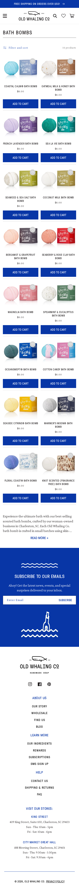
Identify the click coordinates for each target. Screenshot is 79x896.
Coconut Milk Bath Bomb (58, 197)
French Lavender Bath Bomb (20, 143)
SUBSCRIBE (65, 600)
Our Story (39, 706)
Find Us (39, 720)
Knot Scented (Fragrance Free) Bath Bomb (58, 482)
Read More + (39, 537)
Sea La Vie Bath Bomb (58, 143)
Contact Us (39, 781)
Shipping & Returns (39, 787)
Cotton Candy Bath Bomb (58, 369)
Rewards (39, 750)
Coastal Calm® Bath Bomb (20, 86)
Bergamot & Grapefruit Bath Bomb (20, 256)
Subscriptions (39, 757)
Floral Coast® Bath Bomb (21, 480)
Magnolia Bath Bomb (20, 312)
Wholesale (39, 713)
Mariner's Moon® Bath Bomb (58, 425)
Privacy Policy (55, 881)
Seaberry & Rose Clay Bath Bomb (58, 256)
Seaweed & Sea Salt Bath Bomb (20, 199)
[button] (5, 16)
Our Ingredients (39, 743)
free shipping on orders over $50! (37, 4)
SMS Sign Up (40, 764)
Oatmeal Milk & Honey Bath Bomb (58, 88)
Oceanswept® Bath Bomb (20, 369)
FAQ (39, 794)
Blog (39, 726)
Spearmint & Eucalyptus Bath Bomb (58, 313)
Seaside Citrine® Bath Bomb (20, 423)
